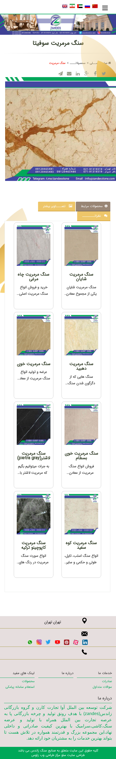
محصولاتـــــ (78, 63)
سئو (63, 755)
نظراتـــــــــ (93, 215)
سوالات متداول (102, 687)
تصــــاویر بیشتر (56, 206)
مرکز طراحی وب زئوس (45, 755)
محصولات (28, 681)
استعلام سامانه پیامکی (20, 687)
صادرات (107, 681)
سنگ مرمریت (57, 63)
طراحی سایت (75, 755)
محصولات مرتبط (93, 206)
